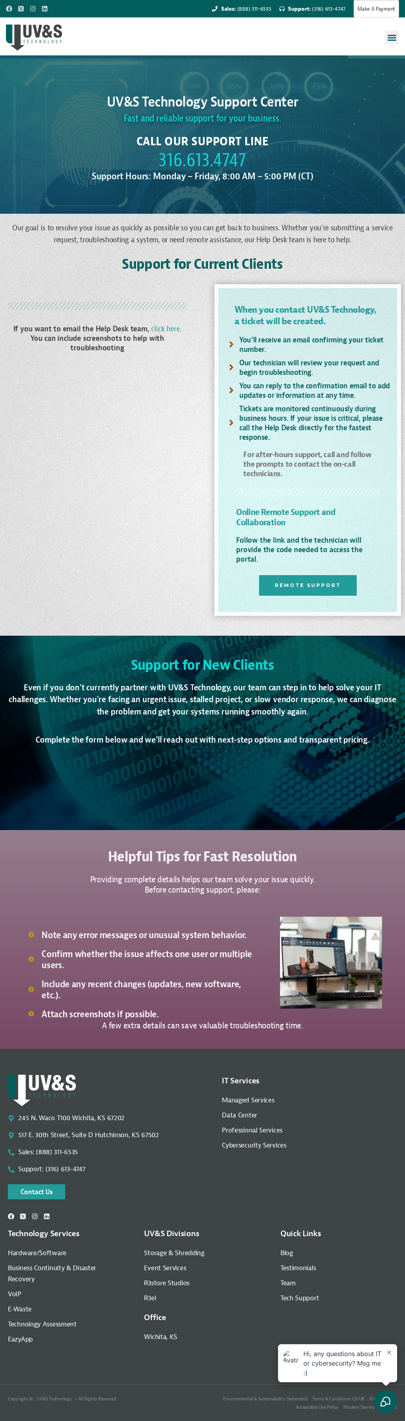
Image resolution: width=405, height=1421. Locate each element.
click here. (166, 328)
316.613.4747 (202, 159)
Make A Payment (376, 9)
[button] (392, 37)
